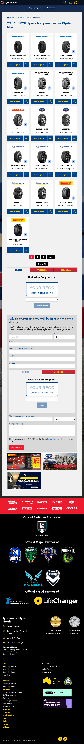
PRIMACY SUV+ (42, 202)
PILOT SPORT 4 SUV (18, 166)
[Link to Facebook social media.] (60, 739)
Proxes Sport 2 (18, 92)
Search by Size (8, 669)
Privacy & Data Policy (15, 740)
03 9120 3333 (13, 638)
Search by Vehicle (9, 666)
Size (10, 334)
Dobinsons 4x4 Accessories (13, 692)
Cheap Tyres (46, 672)
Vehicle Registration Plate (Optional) (22, 416)
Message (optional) (16, 423)
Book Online (8, 715)
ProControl (66, 129)
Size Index (46, 663)
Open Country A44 (18, 56)
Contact (6, 712)
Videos (6, 727)
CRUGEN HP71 (42, 92)
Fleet (5, 718)
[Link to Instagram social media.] (65, 739)
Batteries (6, 698)
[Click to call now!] (65, 2)
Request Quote (16, 447)
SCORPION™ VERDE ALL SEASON (18, 240)
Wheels (6, 681)
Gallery (6, 721)
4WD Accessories (9, 695)
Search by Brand (9, 672)
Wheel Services (8, 706)
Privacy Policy (52, 439)
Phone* (21, 348)
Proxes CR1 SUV (66, 56)
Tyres (5, 663)
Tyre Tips (6, 678)
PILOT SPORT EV (42, 166)
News (5, 724)
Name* (11, 341)
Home (11, 18)
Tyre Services (7, 703)
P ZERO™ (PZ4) (66, 202)
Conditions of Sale (29, 740)
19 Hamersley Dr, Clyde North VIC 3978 (17, 632)
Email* (11, 356)
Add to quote (15, 65)
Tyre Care (6, 675)
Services (6, 689)
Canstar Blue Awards (49, 666)
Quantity (57, 334)
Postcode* (12, 363)
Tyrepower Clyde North (44, 8)
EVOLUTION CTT (42, 129)
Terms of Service (67, 439)
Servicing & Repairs (10, 701)
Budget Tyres (46, 669)
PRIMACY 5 (18, 202)
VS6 (18, 129)
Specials (6, 709)
